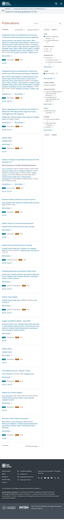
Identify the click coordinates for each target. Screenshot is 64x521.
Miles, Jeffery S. (6, 421)
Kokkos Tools (7, 138)
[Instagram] (42, 478)
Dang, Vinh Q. (13, 171)
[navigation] (20, 29)
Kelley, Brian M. (19, 44)
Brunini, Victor (28, 421)
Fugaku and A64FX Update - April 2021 (16, 321)
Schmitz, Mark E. (28, 48)
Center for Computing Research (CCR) (21, 11)
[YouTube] (45, 478)
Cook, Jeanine (17, 40)
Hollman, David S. (17, 398)
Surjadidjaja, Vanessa (15, 50)
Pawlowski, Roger (7, 48)
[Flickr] (49, 478)
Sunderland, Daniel (8, 400)
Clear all (55, 29)
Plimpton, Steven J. (16, 117)
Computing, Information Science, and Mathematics (29, 9)
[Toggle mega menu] (61, 3)
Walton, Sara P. (33, 52)
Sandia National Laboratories (10, 492)
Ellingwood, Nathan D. (25, 171)
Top (59, 519)
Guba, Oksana (8, 326)
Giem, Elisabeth (7, 202)
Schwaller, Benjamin (23, 276)
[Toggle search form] (56, 3)
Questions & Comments (45, 471)
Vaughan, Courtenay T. (21, 52)
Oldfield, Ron (6, 117)
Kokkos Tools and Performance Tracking (17, 245)
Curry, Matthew (19, 324)
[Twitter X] (55, 478)
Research (8, 9)
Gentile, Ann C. (34, 42)
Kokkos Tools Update (10, 297)
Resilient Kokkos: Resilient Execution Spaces (18, 199)
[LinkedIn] (52, 478)
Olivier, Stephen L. (12, 46)
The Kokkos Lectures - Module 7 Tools (16, 371)
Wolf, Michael (27, 425)
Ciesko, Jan (5, 171)
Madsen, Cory (26, 248)
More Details (6, 56)
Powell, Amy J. (16, 177)
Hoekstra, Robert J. (19, 326)
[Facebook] (39, 478)
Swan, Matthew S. (28, 50)
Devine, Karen (14, 42)
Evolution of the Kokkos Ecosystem (15, 418)
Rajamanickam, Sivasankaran (30, 250)
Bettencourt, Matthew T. (9, 423)
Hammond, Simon (7, 44)
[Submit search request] (60, 23)
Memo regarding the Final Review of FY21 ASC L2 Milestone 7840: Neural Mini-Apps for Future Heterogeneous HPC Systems (20, 111)
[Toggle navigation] (3, 10)
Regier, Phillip (18, 48)
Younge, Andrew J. (19, 330)
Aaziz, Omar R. (26, 40)
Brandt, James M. (7, 40)
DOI (3, 101)
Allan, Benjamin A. (17, 76)
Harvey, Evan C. (15, 173)
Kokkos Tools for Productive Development (17, 223)
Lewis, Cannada (29, 226)
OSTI (3, 63)
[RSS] (59, 478)
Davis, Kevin (28, 324)
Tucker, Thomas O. (14, 278)
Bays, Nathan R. (24, 42)
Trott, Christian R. (7, 169)
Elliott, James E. (21, 78)
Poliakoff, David (34, 46)
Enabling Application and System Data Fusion (19, 271)
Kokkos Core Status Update (12, 392)
